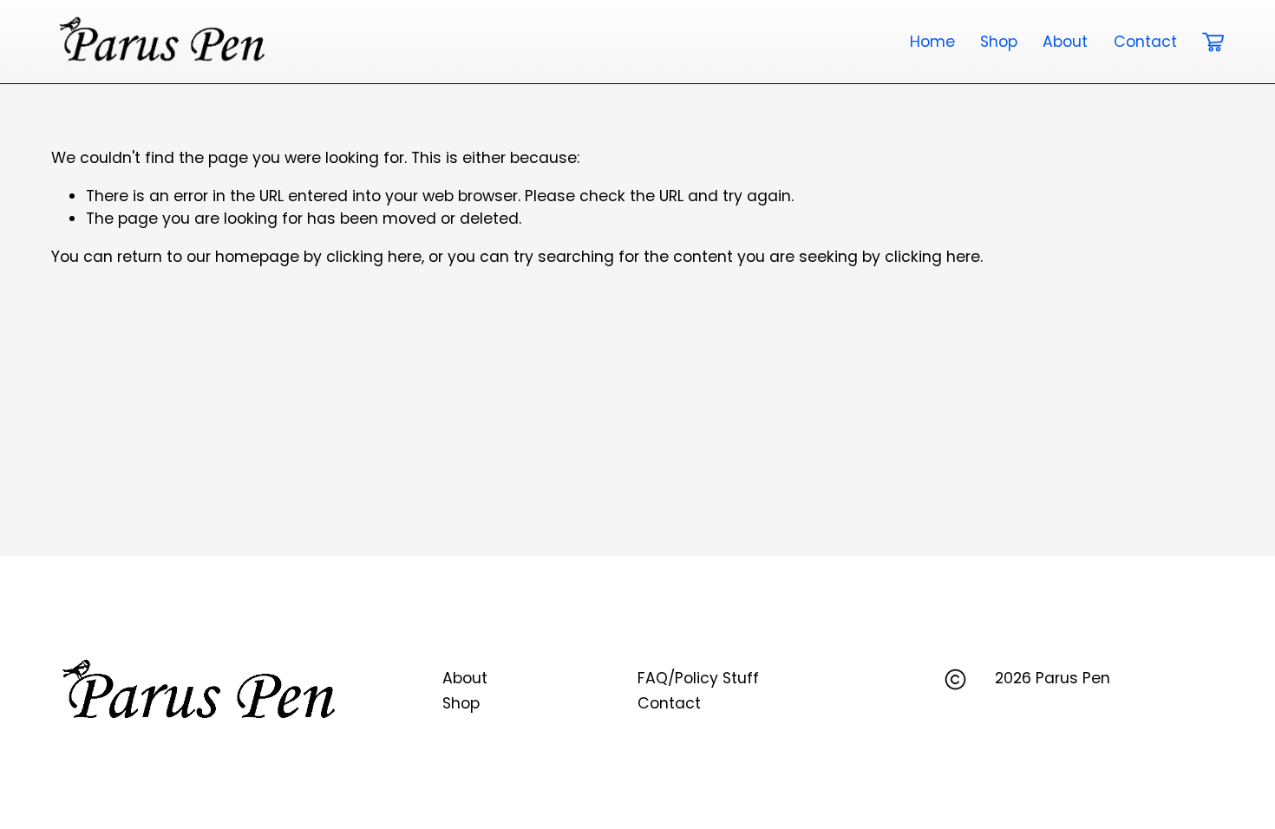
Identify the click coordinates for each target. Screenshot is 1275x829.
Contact (1145, 41)
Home (932, 41)
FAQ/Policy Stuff (698, 678)
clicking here (374, 256)
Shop (998, 41)
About (1065, 41)
